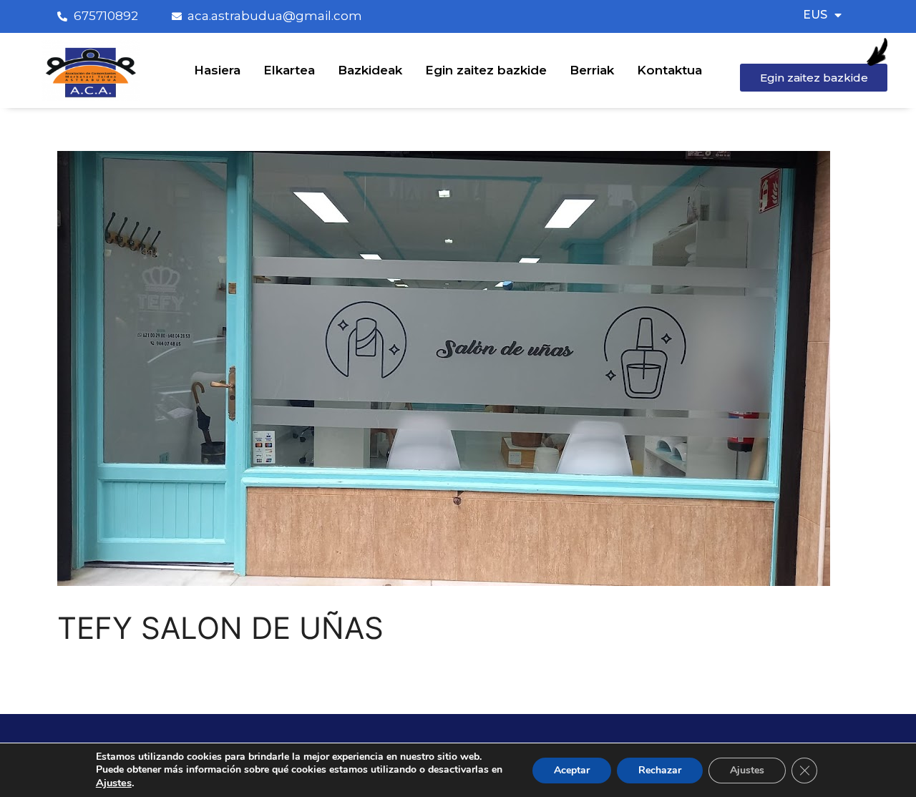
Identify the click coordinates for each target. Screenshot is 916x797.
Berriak (592, 70)
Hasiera (217, 70)
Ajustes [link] (114, 783)
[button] (813, 78)
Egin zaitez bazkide (486, 70)
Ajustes (747, 770)
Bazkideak (370, 70)
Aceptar (572, 770)
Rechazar (659, 770)
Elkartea (289, 70)
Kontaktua (669, 70)
